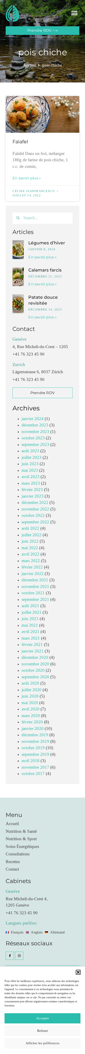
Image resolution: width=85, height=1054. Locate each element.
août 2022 (30, 528)
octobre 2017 (33, 773)
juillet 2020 (31, 690)
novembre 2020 (35, 664)
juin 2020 (30, 696)
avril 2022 (30, 554)
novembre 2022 (35, 509)
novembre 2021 (35, 586)
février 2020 (32, 722)
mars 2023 (31, 483)
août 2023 (30, 451)
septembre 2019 (35, 754)
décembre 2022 (35, 502)
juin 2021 (30, 618)
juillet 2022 (31, 535)
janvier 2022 (33, 573)
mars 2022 (31, 560)
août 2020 (30, 683)
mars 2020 (31, 715)
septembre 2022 (35, 522)
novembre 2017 (35, 767)
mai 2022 (30, 548)
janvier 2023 (33, 496)
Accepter (42, 1018)
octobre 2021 (33, 593)
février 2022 (32, 567)
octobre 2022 (33, 515)
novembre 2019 (35, 741)
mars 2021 (31, 638)
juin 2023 (30, 464)
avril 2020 (30, 709)
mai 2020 (30, 702)
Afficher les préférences (42, 1043)
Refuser (42, 1031)
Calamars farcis (45, 270)
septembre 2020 (35, 677)
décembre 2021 (35, 580)
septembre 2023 (35, 444)
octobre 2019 (33, 748)
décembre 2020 (35, 657)
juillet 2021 (31, 612)
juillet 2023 (31, 457)
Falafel (20, 141)
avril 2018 (30, 760)
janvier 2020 (33, 728)
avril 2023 (30, 476)
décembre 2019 (35, 735)
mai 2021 (30, 625)
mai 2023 (30, 470)
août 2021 (30, 606)
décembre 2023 (35, 425)
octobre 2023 (33, 438)
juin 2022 (30, 541)
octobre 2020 (33, 670)
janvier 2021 (33, 651)
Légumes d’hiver (46, 242)
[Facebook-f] (10, 956)
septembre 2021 (35, 599)
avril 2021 (30, 631)
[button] (78, 972)
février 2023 (32, 489)
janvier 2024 (33, 418)
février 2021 (32, 644)
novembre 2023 (35, 431)
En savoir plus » (26, 178)
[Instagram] (19, 956)
